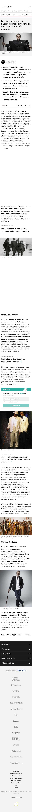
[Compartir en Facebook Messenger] (25, 105)
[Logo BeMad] (16, 727)
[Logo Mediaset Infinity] (16, 679)
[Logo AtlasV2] (16, 751)
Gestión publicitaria (16, 783)
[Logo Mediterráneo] (16, 763)
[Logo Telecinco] (16, 685)
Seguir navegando (8, 658)
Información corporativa (16, 773)
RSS (16, 785)
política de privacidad (13, 401)
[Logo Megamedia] (17, 797)
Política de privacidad (16, 776)
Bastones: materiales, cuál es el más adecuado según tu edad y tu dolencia (15, 230)
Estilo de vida (6, 15)
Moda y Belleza (25, 14)
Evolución (27, 11)
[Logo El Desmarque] (16, 703)
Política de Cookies (16, 780)
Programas (6, 649)
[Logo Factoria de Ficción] (16, 709)
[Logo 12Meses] (16, 745)
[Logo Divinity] (16, 697)
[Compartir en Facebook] (29, 105)
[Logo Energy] (16, 721)
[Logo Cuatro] (16, 691)
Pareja (19, 14)
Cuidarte (14, 11)
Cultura (21, 11)
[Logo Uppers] (16, 733)
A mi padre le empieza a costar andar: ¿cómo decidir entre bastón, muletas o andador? (15, 459)
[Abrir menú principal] (29, 7)
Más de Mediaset (8, 663)
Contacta (16, 787)
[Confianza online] (16, 806)
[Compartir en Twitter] (21, 105)
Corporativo (6, 654)
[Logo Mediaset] (16, 671)
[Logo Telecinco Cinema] (16, 739)
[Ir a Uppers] (6, 7)
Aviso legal (16, 771)
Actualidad (10, 634)
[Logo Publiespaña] (16, 757)
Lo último (4, 11)
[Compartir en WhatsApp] (17, 105)
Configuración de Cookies (16, 778)
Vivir (9, 11)
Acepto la (10, 401)
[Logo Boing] (16, 715)
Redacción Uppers (11, 61)
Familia (14, 14)
